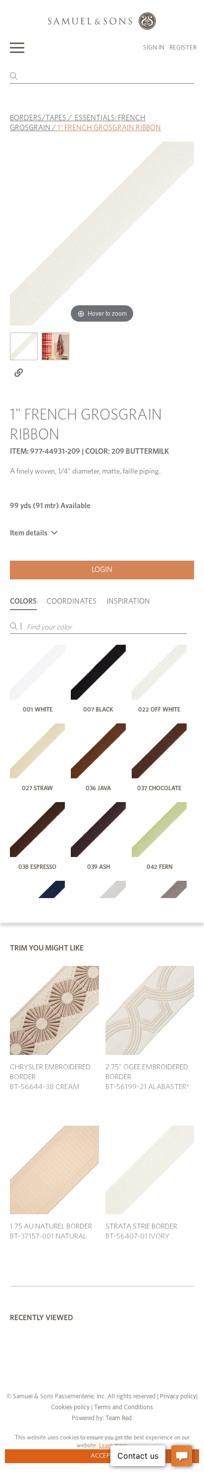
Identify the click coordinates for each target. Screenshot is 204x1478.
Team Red (118, 1418)
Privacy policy (178, 1396)
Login (102, 569)
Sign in (153, 48)
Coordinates (72, 601)
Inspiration (128, 601)
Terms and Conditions (123, 1407)
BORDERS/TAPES (38, 118)
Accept (102, 1456)
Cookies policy (70, 1407)
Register (183, 48)
